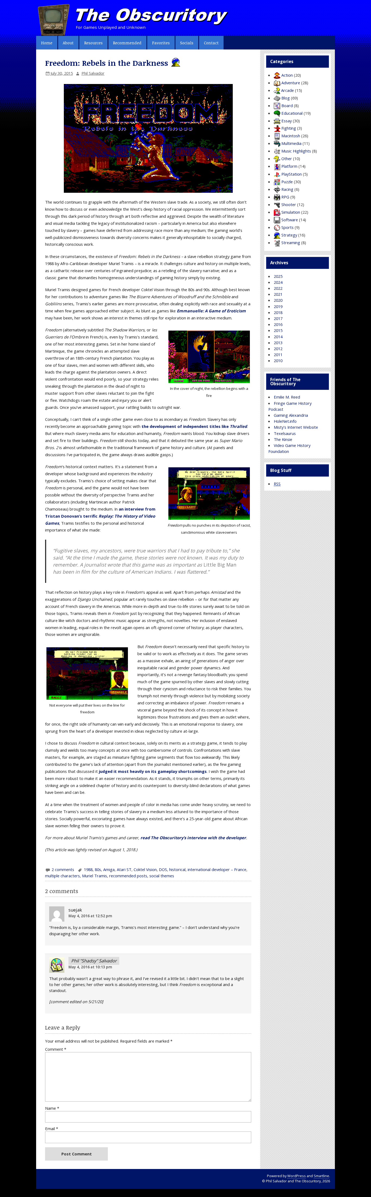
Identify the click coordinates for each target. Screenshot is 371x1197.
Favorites (161, 42)
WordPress (296, 1176)
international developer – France (217, 869)
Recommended (127, 42)
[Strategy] (175, 63)
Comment (55, 1049)
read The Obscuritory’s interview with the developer (193, 837)
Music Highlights (296, 151)
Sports (287, 227)
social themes (161, 875)
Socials (186, 42)
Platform (289, 166)
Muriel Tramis (94, 875)
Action (287, 75)
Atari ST (124, 869)
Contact (211, 42)
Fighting (288, 128)
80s (98, 869)
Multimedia (291, 143)
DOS (163, 869)
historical (177, 869)
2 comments (63, 869)
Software (289, 219)
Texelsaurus (285, 433)
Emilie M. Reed (287, 397)
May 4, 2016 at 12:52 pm (90, 915)
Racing (287, 189)
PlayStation (291, 174)
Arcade (287, 90)
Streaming (290, 242)
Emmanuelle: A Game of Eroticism (211, 310)
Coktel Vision (145, 869)
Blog (285, 98)
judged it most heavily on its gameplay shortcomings (153, 771)
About (68, 42)
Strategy (289, 235)
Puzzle (287, 181)
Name (52, 1108)
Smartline (321, 1176)
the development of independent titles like (194, 426)
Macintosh (290, 135)
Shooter (288, 204)
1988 (88, 869)
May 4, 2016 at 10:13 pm (90, 967)
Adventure (290, 82)
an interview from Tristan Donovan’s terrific (100, 516)
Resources (93, 42)
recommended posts (128, 875)
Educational (292, 113)
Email (51, 1129)
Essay (286, 120)
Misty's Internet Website (296, 427)
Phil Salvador (93, 73)
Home (46, 42)
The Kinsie (283, 439)
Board (287, 105)
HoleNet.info (285, 421)
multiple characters (62, 875)
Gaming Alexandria (291, 415)
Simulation (290, 212)
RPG (285, 197)
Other (286, 158)
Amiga (109, 869)
